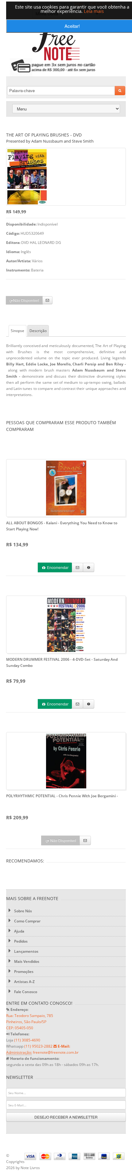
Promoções (23, 971)
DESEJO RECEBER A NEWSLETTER (66, 1117)
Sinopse (17, 330)
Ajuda (18, 931)
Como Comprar (27, 921)
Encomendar (57, 567)
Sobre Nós (22, 911)
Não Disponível (25, 300)
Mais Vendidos (26, 961)
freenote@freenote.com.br (56, 1052)
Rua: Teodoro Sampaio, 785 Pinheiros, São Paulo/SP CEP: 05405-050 (29, 1021)
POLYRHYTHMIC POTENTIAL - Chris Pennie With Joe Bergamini (62, 795)
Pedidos (20, 941)
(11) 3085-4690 (27, 1040)
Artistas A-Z (24, 981)
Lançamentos (25, 951)
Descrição (38, 330)
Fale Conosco (25, 991)
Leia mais (94, 11)
